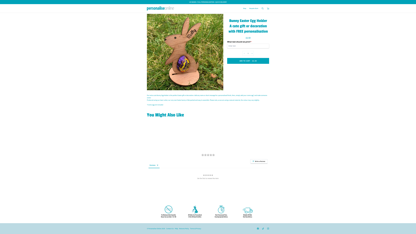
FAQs (176, 229)
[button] (244, 8)
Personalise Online (154, 229)
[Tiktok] (263, 229)
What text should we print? (239, 42)
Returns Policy (184, 229)
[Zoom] (151, 86)
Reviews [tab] (152, 165)
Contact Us (170, 229)
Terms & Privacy (195, 229)
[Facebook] (258, 229)
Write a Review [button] (260, 161)
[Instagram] (268, 229)
